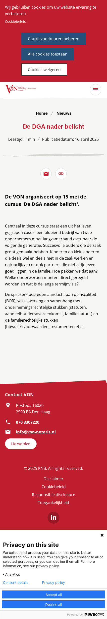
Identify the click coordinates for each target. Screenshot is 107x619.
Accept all (54, 594)
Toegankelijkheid (53, 502)
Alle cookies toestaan (47, 54)
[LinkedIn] (53, 518)
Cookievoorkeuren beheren (53, 38)
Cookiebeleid (15, 21)
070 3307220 (27, 422)
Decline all (53, 604)
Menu (95, 89)
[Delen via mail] (46, 173)
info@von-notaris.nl (36, 432)
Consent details (15, 583)
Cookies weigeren (44, 69)
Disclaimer (53, 478)
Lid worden (20, 444)
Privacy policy (53, 583)
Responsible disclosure (53, 494)
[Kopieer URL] (60, 173)
